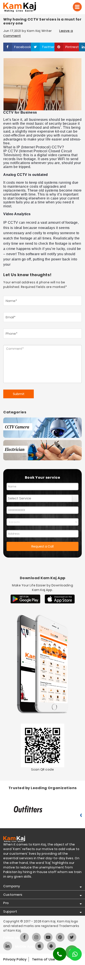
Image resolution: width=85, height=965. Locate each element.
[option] (42, 809)
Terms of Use (43, 959)
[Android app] (51, 946)
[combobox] (39, 498)
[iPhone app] (39, 946)
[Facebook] (24, 937)
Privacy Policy (14, 959)
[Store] (25, 598)
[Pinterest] (60, 937)
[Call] (77, 6)
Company (11, 886)
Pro (6, 903)
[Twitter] (72, 937)
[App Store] (60, 598)
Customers (12, 894)
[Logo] (25, 7)
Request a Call (42, 546)
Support (10, 911)
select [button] (75, 498)
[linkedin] (7, 946)
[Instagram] (36, 937)
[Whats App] (75, 954)
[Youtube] (48, 937)
